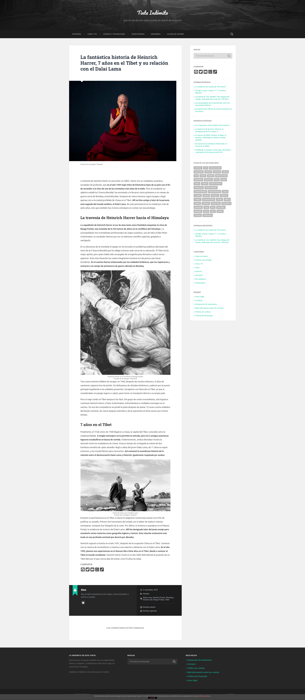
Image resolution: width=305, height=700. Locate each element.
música (197, 203)
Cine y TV (92, 34)
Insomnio (156, 34)
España (210, 176)
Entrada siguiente (150, 611)
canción (208, 172)
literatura (215, 195)
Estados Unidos (221, 176)
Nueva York (215, 203)
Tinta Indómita (152, 12)
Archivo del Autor (83, 603)
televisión (198, 211)
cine (196, 176)
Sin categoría (200, 279)
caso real (217, 172)
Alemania (198, 168)
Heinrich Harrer (159, 597)
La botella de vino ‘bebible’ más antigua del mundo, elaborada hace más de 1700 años (212, 98)
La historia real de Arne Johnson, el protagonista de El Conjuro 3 (209, 130)
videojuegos (207, 215)
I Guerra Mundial (211, 187)
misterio (197, 199)
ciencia (225, 172)
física (216, 180)
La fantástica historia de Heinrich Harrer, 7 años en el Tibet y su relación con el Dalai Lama (124, 63)
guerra (197, 183)
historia (204, 183)
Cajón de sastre (175, 34)
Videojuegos (137, 34)
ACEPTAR (152, 698)
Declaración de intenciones (206, 304)
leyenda (206, 195)
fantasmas (198, 180)
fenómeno (208, 180)
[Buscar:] (213, 56)
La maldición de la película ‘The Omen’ (210, 87)
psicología (198, 207)
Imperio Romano (214, 191)
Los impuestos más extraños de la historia (212, 125)
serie (212, 207)
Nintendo (206, 203)
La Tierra (198, 195)
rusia (206, 207)
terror (213, 211)
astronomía (198, 172)
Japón (225, 191)
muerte (219, 199)
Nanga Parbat (158, 600)
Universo (198, 215)
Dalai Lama (147, 597)
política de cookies (204, 696)
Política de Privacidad (203, 316)
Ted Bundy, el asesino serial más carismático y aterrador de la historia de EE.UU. (213, 151)
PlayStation (226, 203)
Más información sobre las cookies (209, 308)
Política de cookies (203, 312)
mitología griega (208, 199)
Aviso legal (199, 297)
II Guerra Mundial (200, 191)
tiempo (220, 211)
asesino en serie (215, 168)
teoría (206, 211)
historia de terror (215, 183)
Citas (197, 268)
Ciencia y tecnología (114, 34)
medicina (224, 195)
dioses (203, 176)
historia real (147, 600)
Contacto (199, 300)
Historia (76, 34)
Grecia (224, 180)
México (227, 199)
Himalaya (169, 597)
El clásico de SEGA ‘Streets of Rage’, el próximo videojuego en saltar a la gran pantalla (210, 137)
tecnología (220, 207)
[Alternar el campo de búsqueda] (232, 34)
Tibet (167, 600)
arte (205, 168)
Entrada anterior (149, 607)
